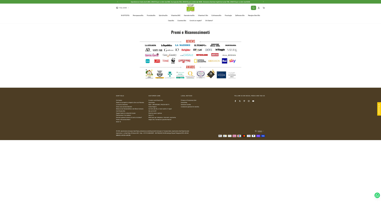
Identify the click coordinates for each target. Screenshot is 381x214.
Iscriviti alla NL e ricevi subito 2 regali (160, 109)
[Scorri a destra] (263, 2)
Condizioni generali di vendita (190, 106)
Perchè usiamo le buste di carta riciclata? (129, 117)
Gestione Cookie (186, 104)
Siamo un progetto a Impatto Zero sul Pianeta (130, 102)
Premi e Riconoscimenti (123, 119)
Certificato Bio (120, 111)
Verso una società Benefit (124, 106)
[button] (253, 8)
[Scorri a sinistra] (117, 2)
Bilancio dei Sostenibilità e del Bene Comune (129, 109)
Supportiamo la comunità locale (126, 113)
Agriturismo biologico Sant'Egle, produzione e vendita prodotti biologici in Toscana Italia (146, 131)
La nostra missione (122, 104)
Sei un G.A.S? (152, 111)
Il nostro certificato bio (156, 100)
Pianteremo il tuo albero (123, 115)
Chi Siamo (119, 100)
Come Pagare (153, 106)
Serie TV (151, 115)
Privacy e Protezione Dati (188, 100)
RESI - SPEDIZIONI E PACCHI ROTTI (159, 104)
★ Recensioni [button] (379, 109)
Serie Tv (118, 121)
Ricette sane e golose (155, 113)
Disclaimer (152, 102)
